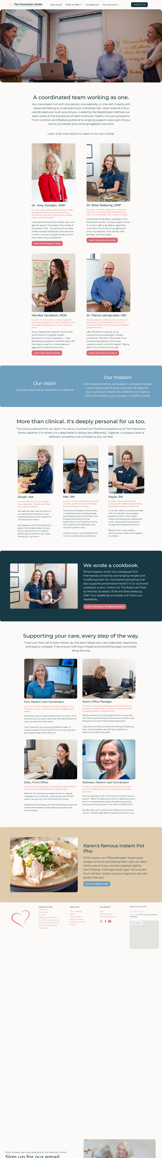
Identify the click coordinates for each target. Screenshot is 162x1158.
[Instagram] (101, 921)
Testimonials (43, 928)
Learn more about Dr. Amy (47, 243)
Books (72, 914)
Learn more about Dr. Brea (102, 240)
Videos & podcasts (76, 919)
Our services (43, 912)
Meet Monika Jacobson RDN (49, 923)
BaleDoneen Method (78, 922)
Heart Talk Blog (76, 911)
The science (43, 909)
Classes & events (76, 917)
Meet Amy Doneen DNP (48, 917)
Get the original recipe (97, 884)
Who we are (56, 5)
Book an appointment (108, 917)
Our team (42, 915)
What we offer (73, 5)
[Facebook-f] (105, 921)
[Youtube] (109, 921)
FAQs (102, 911)
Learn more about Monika (47, 353)
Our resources (109, 5)
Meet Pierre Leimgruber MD (49, 920)
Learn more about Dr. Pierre (103, 353)
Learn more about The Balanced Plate (105, 607)
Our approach (92, 5)
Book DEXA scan (106, 914)
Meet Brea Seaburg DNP (48, 925)
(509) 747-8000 (141, 907)
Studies (73, 925)
